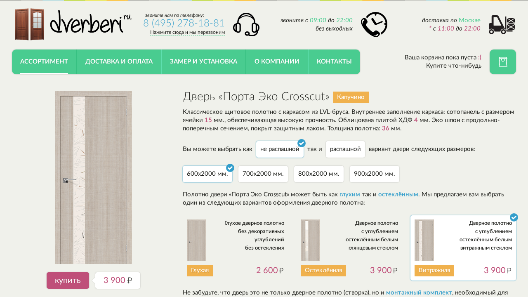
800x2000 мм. (318, 174)
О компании (277, 62)
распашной (345, 149)
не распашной (279, 149)
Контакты (334, 62)
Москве (470, 20)
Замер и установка (203, 62)
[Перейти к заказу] (503, 62)
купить (68, 280)
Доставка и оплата (119, 62)
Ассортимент (44, 62)
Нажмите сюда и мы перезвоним (187, 32)
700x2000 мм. (263, 174)
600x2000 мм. (207, 174)
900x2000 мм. (374, 174)
